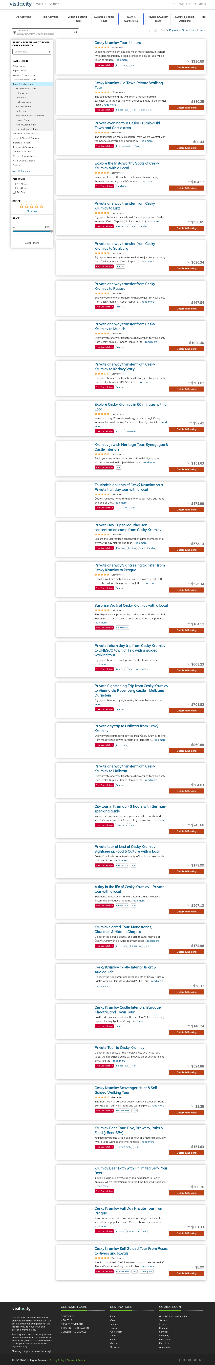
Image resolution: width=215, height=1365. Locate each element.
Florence (114, 1347)
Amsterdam (116, 1331)
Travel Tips (183, 3)
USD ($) (40, 3)
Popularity (174, 30)
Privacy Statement (72, 1324)
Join (195, 3)
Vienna (113, 1320)
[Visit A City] (21, 1309)
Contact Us (68, 1316)
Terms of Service (76, 1360)
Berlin (113, 1335)
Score (185, 30)
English (54, 3)
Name (202, 30)
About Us (66, 1320)
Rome (113, 1339)
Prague (114, 1328)
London (114, 1324)
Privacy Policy (57, 1360)
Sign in (202, 3)
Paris (112, 1316)
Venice (113, 1343)
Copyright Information (75, 1328)
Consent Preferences (74, 1331)
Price (193, 30)
